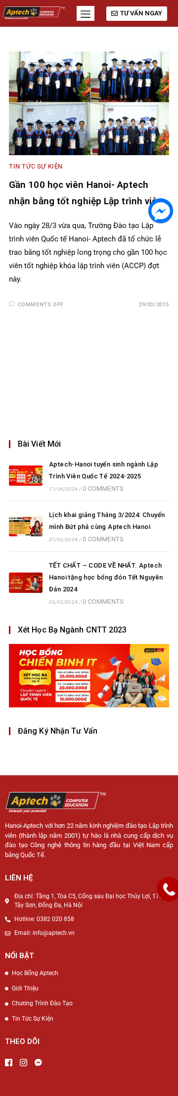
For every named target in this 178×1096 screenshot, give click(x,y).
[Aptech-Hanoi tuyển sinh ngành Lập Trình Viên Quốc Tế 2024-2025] (26, 475)
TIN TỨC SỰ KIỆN (36, 166)
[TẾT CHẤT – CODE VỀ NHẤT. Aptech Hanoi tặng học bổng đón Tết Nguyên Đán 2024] (26, 583)
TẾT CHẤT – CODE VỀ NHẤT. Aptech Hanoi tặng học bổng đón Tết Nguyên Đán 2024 (106, 577)
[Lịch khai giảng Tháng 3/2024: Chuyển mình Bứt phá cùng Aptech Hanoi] (26, 526)
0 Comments (103, 488)
